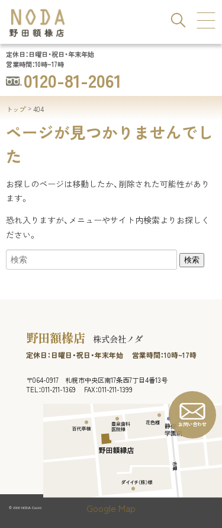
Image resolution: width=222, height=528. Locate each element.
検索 (192, 259)
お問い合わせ (192, 424)
